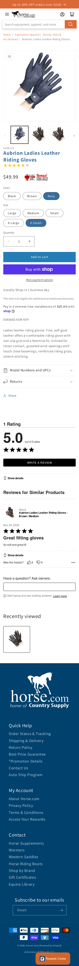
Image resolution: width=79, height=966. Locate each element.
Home (7, 34)
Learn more (60, 596)
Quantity (8, 232)
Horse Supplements (26, 843)
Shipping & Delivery (26, 740)
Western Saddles (23, 856)
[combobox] (39, 24)
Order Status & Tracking (30, 733)
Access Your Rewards (27, 819)
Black (12, 196)
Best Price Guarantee (27, 754)
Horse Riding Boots (26, 863)
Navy (51, 196)
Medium (33, 213)
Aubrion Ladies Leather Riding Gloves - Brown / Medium (43, 514)
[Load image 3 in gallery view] (59, 134)
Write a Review (39, 462)
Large (12, 213)
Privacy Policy (21, 805)
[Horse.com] (23, 14)
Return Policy (20, 747)
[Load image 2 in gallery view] (39, 134)
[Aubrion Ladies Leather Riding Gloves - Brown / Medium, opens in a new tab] (10, 513)
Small (54, 213)
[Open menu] (7, 14)
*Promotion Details (26, 761)
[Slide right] (74, 136)
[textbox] (39, 587)
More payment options (39, 279)
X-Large (13, 223)
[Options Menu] (73, 562)
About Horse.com (24, 798)
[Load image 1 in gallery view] (19, 134)
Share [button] (12, 396)
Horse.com (32, 945)
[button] (39, 370)
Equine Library (21, 884)
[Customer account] (62, 14)
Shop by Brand (22, 870)
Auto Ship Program (25, 774)
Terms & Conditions (26, 812)
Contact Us (18, 767)
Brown (32, 196)
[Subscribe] (61, 910)
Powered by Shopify (50, 945)
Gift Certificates (22, 877)
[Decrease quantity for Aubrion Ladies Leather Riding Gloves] (8, 241)
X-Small (36, 223)
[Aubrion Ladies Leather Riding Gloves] (17, 639)
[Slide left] (5, 136)
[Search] (71, 24)
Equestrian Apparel (27, 34)
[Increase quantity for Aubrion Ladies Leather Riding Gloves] (29, 241)
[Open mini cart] (72, 14)
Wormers (16, 849)
